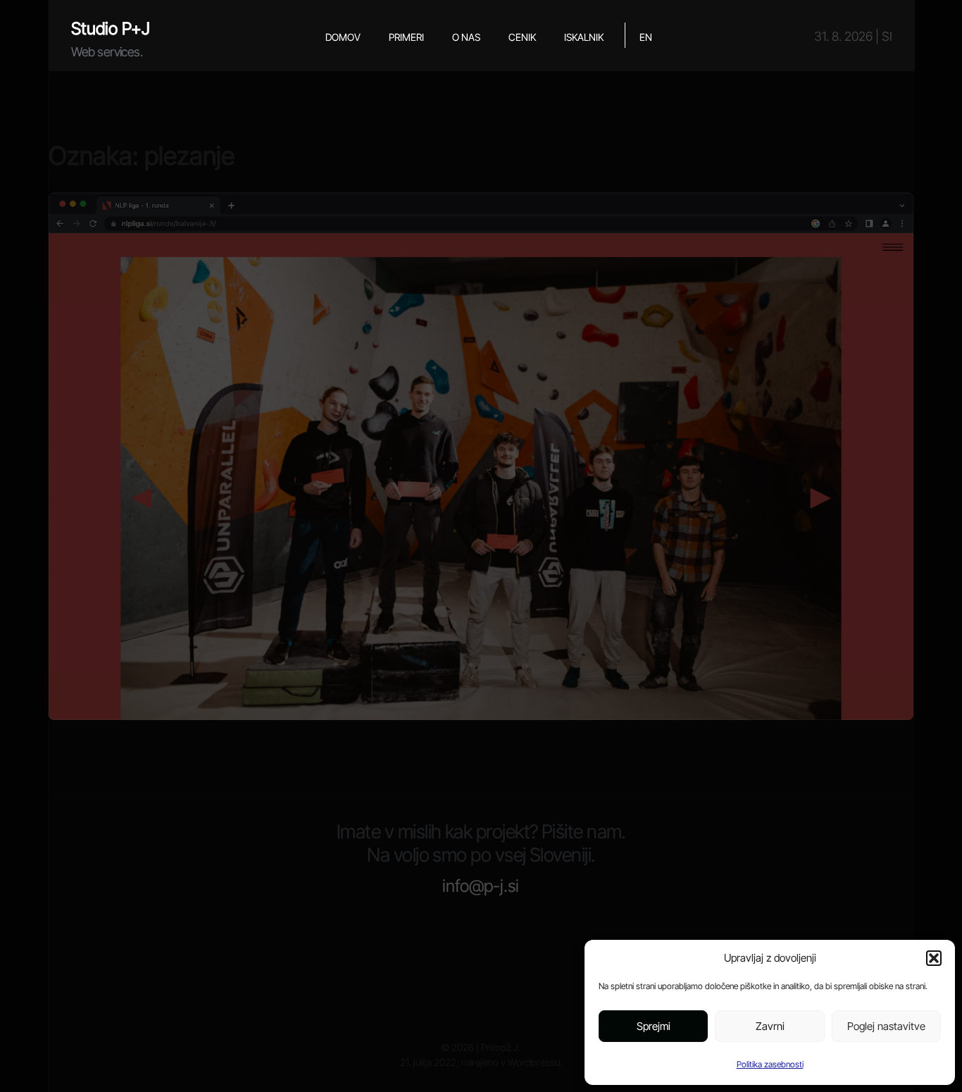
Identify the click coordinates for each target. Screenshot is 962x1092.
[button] (934, 958)
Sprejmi (653, 1026)
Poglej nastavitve (886, 1026)
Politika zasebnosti (770, 1064)
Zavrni (770, 1026)
